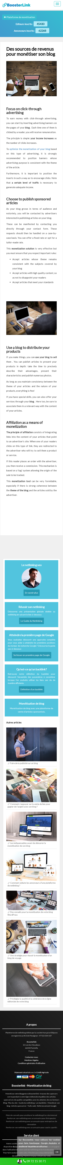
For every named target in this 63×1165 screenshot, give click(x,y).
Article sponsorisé (18, 1106)
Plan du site (12, 1103)
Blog (5, 1103)
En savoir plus (31, 592)
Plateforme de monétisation (20, 17)
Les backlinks (41, 1103)
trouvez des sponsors (49, 1094)
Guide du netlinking (27, 1103)
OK (57, 1152)
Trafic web (32, 1106)
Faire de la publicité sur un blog (24, 763)
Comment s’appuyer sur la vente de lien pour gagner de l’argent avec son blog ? (28, 805)
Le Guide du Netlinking (31, 621)
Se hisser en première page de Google (31, 655)
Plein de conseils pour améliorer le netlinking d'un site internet (31, 1115)
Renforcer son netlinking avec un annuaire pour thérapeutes (31, 1118)
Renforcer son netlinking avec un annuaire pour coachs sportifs (31, 1127)
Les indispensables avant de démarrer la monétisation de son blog (26, 844)
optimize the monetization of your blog (29, 149)
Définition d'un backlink (31, 689)
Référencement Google (46, 1106)
